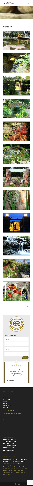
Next (27, 306)
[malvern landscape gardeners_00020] (16, 118)
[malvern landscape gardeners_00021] (16, 95)
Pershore (26, 465)
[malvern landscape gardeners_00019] (16, 140)
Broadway (15, 463)
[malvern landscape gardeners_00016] (16, 209)
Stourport (10, 467)
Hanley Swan (24, 472)
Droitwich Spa (6, 465)
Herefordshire (12, 461)
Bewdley (10, 463)
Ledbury (10, 470)
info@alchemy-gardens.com (13, 413)
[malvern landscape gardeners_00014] (16, 255)
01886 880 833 (10, 410)
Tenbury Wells (17, 467)
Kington (5, 470)
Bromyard (24, 468)
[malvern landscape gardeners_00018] (16, 163)
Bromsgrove (22, 463)
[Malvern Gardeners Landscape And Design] (16, 49)
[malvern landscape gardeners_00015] (16, 232)
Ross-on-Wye (17, 468)
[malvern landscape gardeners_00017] (16, 186)
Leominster (10, 468)
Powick (12, 472)
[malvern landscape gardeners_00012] (16, 72)
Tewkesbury (6, 472)
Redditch (5, 467)
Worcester (8, 474)
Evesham (13, 465)
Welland (16, 472)
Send (24, 357)
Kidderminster (20, 465)
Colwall (14, 470)
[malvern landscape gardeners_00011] (16, 300)
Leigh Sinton (20, 470)
